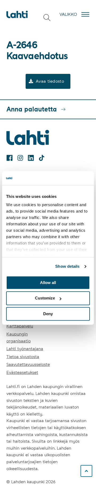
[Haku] (47, 18)
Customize (45, 298)
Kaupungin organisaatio (18, 337)
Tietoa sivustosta (22, 356)
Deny (48, 313)
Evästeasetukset (22, 372)
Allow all (48, 282)
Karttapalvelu (19, 326)
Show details (67, 266)
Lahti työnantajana (24, 348)
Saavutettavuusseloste (28, 364)
